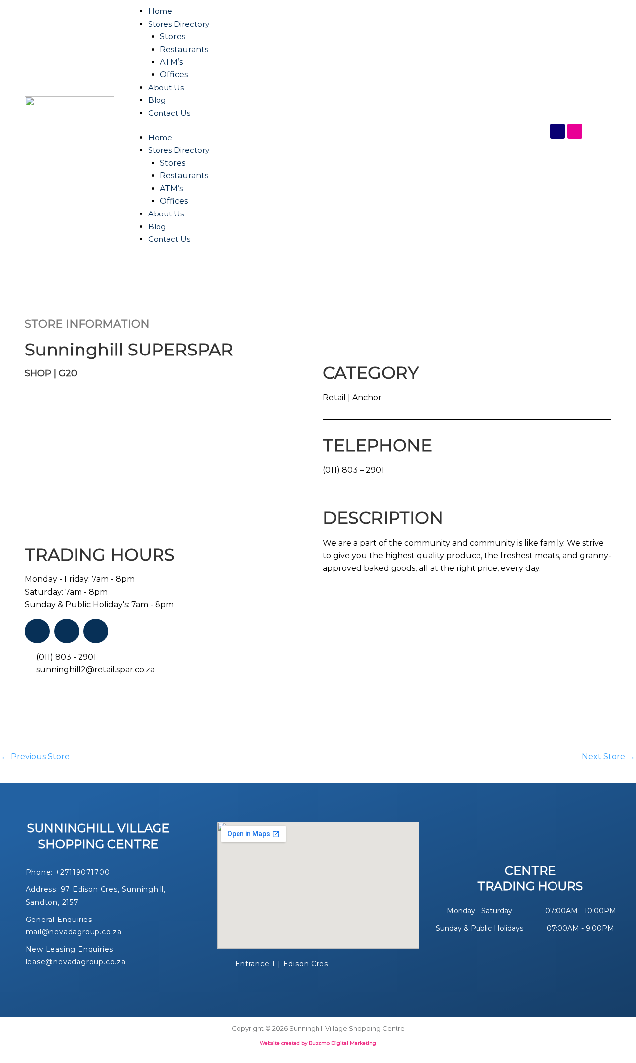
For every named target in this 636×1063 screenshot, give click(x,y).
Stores (172, 36)
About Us (166, 87)
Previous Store (35, 756)
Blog (157, 100)
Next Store (608, 756)
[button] (34, 454)
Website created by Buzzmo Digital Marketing (318, 1043)
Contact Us (169, 113)
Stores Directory (178, 24)
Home (160, 11)
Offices (174, 74)
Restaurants (184, 49)
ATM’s (171, 62)
